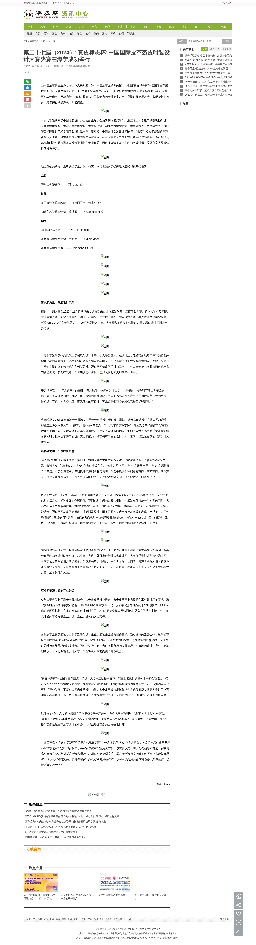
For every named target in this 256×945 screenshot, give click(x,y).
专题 (223, 26)
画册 (101, 919)
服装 (36, 3)
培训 (184, 26)
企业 (34, 919)
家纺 (113, 33)
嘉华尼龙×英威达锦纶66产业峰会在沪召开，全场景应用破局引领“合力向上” (66, 821)
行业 (30, 26)
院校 (171, 26)
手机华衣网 (56, 3)
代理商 (108, 919)
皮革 (88, 33)
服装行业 (45, 41)
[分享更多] (27, 105)
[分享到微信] (27, 81)
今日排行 (214, 49)
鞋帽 (121, 33)
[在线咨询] (27, 99)
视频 (96, 919)
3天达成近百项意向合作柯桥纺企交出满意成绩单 (51, 832)
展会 (158, 26)
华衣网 (27, 3)
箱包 (79, 33)
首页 (26, 41)
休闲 (96, 33)
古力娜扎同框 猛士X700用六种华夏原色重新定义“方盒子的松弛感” (61, 826)
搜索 (227, 41)
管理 (107, 26)
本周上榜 (226, 49)
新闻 (58, 919)
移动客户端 (69, 3)
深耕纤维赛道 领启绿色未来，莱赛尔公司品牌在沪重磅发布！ (58, 811)
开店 (120, 26)
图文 (210, 26)
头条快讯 (188, 49)
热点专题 (36, 868)
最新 (29, 33)
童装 (54, 33)
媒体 (197, 26)
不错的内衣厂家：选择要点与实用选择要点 (208, 90)
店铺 (52, 919)
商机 (64, 919)
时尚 (55, 26)
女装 (37, 33)
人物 (81, 26)
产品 (46, 919)
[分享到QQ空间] (27, 87)
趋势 (68, 26)
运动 (104, 33)
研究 (94, 26)
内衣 (62, 33)
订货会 (83, 919)
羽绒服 (131, 33)
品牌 (42, 26)
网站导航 (225, 3)
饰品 (71, 33)
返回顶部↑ (225, 919)
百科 (145, 26)
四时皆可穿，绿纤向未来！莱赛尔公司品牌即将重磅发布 (55, 837)
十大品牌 (117, 919)
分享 (27, 72)
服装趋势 (127, 919)
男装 (46, 33)
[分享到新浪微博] (27, 93)
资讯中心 (76, 14)
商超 (133, 26)
